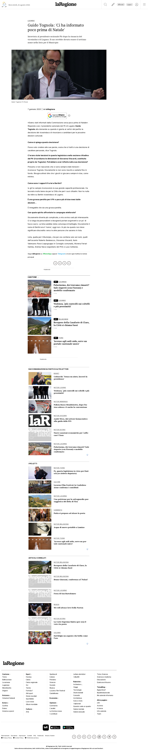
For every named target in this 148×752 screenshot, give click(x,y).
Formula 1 (29, 691)
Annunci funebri (50, 735)
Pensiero (53, 680)
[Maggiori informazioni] (69, 115)
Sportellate (30, 699)
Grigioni (5, 691)
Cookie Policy (18, 738)
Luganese (5, 685)
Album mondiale (31, 704)
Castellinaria (54, 693)
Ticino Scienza (102, 674)
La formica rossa (56, 711)
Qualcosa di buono (104, 682)
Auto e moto (77, 701)
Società (52, 685)
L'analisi (52, 708)
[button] (74, 737)
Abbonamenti (5, 735)
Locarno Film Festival (57, 691)
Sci (27, 685)
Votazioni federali (8, 698)
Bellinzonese (6, 680)
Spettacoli (53, 674)
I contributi (53, 714)
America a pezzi (8, 711)
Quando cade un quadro (82, 706)
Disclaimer (14, 735)
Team (99, 714)
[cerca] (105, 4)
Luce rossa (30, 702)
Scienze (52, 682)
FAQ (34, 735)
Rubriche (77, 682)
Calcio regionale (31, 682)
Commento (54, 706)
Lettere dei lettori (79, 674)
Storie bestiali (78, 693)
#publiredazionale (103, 693)
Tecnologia (77, 690)
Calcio (28, 680)
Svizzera (6, 695)
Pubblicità (40, 735)
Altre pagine (102, 700)
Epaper (129, 4)
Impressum (22, 735)
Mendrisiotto (6, 688)
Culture (29, 709)
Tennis (28, 688)
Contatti (29, 735)
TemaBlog (101, 687)
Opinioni (53, 703)
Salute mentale (78, 709)
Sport (28, 674)
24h (98, 703)
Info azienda (101, 711)
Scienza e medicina (104, 677)
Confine (5, 706)
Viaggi (75, 687)
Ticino (4, 677)
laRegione (50, 109)
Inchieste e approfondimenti (79, 684)
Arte (27, 712)
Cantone (6, 674)
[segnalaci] (113, 4)
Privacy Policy (7, 738)
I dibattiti (76, 677)
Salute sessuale (79, 712)
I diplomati (77, 704)
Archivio (100, 706)
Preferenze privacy (32, 738)
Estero (5, 703)
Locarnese (6, 682)
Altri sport (29, 693)
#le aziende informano (105, 695)
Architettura (77, 698)
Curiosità (76, 695)
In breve (100, 708)
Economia (54, 698)
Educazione (101, 680)
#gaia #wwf (101, 690)
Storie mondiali (31, 696)
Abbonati (121, 4)
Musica (52, 688)
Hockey (29, 677)
